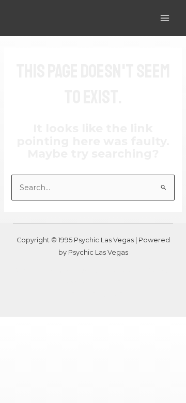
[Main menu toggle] (165, 18)
